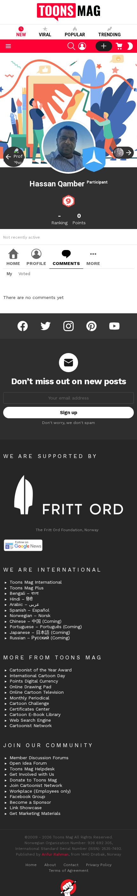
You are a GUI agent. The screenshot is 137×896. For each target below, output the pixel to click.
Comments (66, 263)
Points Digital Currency (34, 681)
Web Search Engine (30, 720)
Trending (109, 34)
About (50, 865)
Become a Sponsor (30, 802)
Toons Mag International (36, 582)
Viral (45, 34)
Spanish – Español (29, 610)
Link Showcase (26, 807)
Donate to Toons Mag (33, 779)
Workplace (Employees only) (40, 791)
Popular (75, 34)
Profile (36, 263)
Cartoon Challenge (29, 703)
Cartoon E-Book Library (35, 714)
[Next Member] (123, 153)
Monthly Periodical (29, 697)
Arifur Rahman (55, 854)
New (21, 34)
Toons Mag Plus (27, 587)
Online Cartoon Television (37, 692)
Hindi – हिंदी (21, 598)
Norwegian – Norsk (30, 615)
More (93, 263)
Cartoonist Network (31, 725)
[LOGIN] (82, 46)
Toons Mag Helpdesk (32, 768)
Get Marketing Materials (35, 813)
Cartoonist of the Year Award (41, 669)
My (9, 273)
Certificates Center (30, 709)
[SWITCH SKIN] (130, 46)
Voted (24, 273)
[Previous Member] (13, 157)
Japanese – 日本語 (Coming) (40, 632)
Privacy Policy (99, 865)
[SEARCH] (71, 46)
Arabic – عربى (24, 604)
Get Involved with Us (32, 774)
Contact (70, 865)
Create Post (104, 46)
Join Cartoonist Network (36, 785)
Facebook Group (27, 796)
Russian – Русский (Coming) (40, 637)
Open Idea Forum (28, 763)
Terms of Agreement (68, 870)
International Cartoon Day (37, 675)
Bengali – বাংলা (24, 593)
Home (13, 263)
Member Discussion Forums (39, 757)
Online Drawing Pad (30, 686)
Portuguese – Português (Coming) (46, 626)
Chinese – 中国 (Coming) (35, 621)
